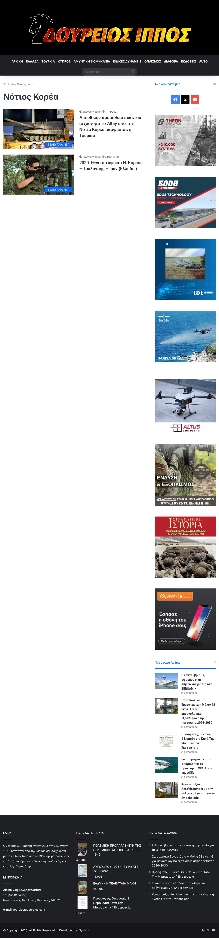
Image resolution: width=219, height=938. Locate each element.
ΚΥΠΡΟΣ (64, 61)
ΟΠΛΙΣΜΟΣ (152, 61)
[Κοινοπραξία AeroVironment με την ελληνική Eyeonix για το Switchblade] (166, 790)
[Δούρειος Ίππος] (109, 27)
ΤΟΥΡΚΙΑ (48, 61)
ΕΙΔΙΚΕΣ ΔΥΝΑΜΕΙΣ (127, 61)
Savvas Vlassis (92, 111)
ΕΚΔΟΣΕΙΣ (188, 61)
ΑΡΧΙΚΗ (17, 61)
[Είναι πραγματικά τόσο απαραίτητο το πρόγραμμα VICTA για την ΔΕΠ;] (166, 765)
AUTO (203, 61)
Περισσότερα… (25, 866)
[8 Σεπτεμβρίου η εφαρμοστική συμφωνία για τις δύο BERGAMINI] (166, 681)
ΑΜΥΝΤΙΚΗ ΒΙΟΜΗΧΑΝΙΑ (92, 61)
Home (10, 84)
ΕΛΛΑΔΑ (32, 61)
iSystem (83, 930)
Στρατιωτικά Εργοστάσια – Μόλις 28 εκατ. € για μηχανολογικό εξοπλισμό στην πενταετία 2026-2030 (183, 861)
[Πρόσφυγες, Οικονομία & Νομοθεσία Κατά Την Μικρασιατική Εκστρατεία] (166, 740)
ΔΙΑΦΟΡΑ (171, 61)
